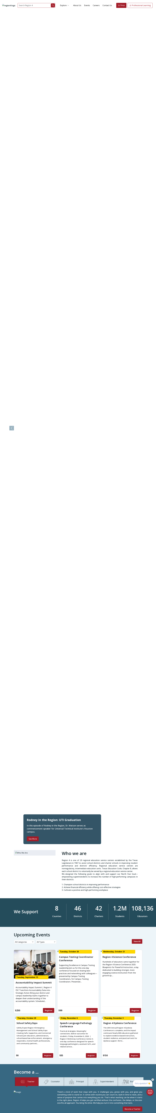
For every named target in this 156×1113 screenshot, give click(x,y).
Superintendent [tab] (107, 1081)
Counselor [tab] (55, 1081)
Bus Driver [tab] (134, 1081)
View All (137, 941)
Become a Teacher (132, 1109)
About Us (77, 5)
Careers (96, 5)
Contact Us (107, 5)
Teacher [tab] (30, 1081)
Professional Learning (141, 5)
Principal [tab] (80, 1081)
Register (48, 1010)
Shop (122, 5)
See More (33, 839)
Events (87, 5)
